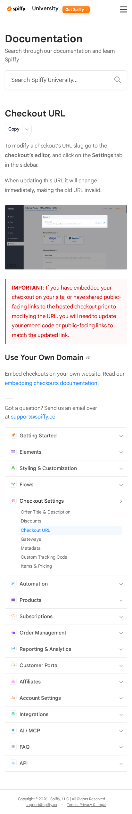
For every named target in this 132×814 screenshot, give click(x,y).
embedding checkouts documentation (51, 383)
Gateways (31, 539)
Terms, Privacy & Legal (86, 804)
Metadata (31, 548)
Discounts (31, 521)
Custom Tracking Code (44, 557)
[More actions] (27, 129)
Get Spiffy (75, 9)
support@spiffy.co (33, 416)
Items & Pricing (36, 566)
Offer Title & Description (45, 512)
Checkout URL (35, 530)
